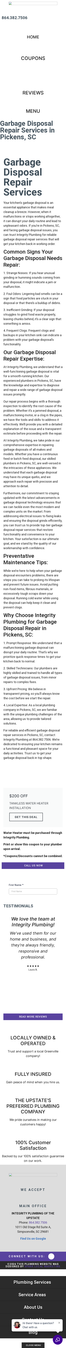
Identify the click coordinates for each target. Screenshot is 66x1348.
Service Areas (32, 1294)
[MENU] (33, 103)
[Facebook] (51, 1256)
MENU (33, 111)
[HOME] (33, 29)
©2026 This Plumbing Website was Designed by (33, 1265)
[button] (6, 961)
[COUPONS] (33, 50)
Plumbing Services (32, 1282)
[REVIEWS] (33, 84)
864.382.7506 (14, 17)
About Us (33, 1307)
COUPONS (33, 58)
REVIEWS (33, 93)
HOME (33, 37)
